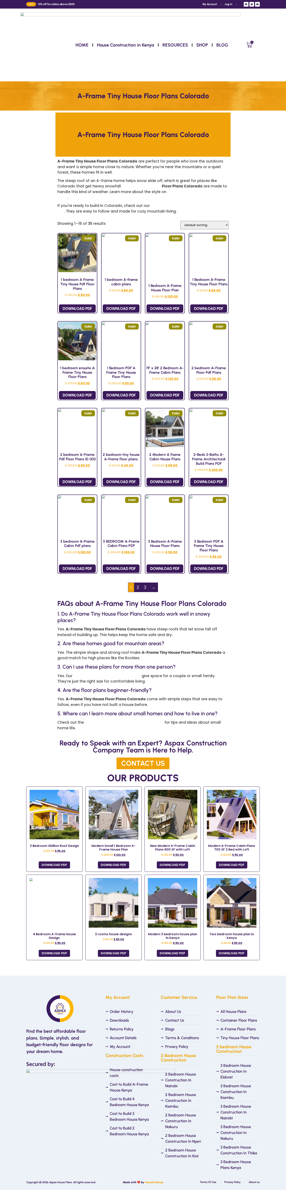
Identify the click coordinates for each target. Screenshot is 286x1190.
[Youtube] (257, 4)
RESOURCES (175, 45)
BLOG (222, 45)
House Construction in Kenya (125, 45)
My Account (209, 4)
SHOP (202, 45)
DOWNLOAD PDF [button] (77, 308)
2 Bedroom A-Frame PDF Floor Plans (107, 675)
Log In (228, 4)
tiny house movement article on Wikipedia (124, 722)
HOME (82, 45)
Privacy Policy (232, 1182)
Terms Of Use (208, 1182)
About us (254, 1182)
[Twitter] (251, 4)
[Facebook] (246, 4)
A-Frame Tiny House (142, 186)
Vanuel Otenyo (154, 1182)
